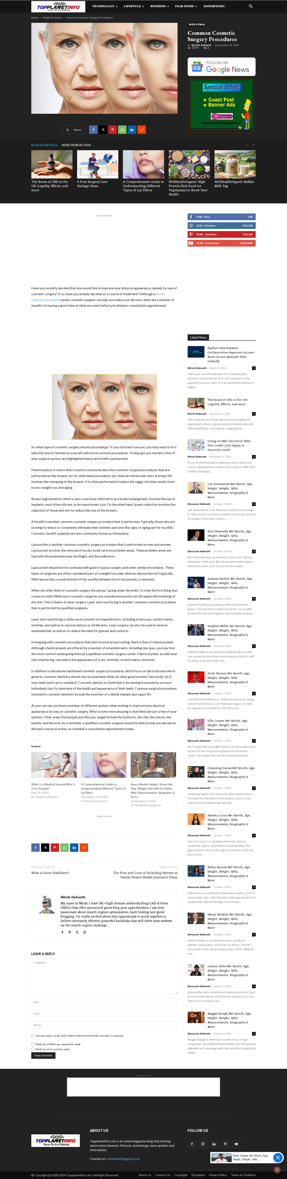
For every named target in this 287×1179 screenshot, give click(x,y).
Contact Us (162, 1175)
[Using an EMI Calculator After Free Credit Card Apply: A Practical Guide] (196, 445)
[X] (103, 129)
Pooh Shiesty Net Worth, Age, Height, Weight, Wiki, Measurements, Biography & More (229, 680)
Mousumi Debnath (199, 503)
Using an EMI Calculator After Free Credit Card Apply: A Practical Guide (229, 445)
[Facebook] (93, 129)
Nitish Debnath (201, 45)
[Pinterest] (112, 129)
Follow (248, 225)
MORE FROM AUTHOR (76, 145)
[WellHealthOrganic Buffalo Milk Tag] (235, 164)
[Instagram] (203, 1144)
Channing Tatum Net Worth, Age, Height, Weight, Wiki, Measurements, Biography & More (231, 774)
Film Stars (184, 6)
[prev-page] (247, 145)
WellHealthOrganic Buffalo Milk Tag (234, 184)
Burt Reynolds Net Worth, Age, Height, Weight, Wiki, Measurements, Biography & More (230, 538)
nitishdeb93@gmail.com (123, 1159)
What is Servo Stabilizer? (50, 873)
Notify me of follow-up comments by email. (58, 1044)
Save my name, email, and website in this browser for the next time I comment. (80, 1035)
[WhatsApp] (122, 129)
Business (158, 6)
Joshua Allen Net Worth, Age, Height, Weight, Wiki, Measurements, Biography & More (228, 973)
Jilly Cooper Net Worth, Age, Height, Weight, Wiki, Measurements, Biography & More (228, 727)
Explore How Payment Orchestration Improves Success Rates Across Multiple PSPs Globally (231, 354)
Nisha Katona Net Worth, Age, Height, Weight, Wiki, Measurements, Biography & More (229, 874)
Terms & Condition (243, 1175)
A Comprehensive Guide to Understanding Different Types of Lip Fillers (143, 186)
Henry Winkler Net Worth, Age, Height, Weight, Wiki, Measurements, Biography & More (230, 921)
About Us (145, 1175)
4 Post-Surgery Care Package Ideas (92, 184)
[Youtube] (236, 1144)
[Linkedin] (132, 129)
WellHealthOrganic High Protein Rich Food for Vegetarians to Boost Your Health (188, 188)
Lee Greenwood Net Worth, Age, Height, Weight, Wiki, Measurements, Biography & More (230, 490)
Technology (103, 6)
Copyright (181, 1175)
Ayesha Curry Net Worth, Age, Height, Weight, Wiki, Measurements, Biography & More (229, 822)
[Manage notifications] (277, 1169)
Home (35, 17)
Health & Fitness (52, 17)
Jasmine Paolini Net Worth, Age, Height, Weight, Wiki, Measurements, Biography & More (230, 585)
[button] (251, 7)
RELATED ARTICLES (44, 145)
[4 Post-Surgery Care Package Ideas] (97, 164)
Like (250, 216)
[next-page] (253, 145)
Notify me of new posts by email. (52, 1049)
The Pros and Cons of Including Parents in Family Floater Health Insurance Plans (145, 875)
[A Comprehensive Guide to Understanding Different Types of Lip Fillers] (143, 164)
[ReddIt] (141, 129)
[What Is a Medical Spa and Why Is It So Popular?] (54, 765)
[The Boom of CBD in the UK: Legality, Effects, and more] (51, 164)
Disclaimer (198, 1175)
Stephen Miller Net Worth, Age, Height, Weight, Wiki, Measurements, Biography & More (230, 632)
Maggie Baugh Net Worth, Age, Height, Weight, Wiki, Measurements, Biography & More (229, 1020)
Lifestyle (132, 6)
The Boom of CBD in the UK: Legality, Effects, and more (49, 186)
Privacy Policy (218, 1175)
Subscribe (246, 243)
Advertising (214, 6)
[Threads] (86, 932)
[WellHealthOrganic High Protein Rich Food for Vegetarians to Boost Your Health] (189, 164)
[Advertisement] (104, 249)
